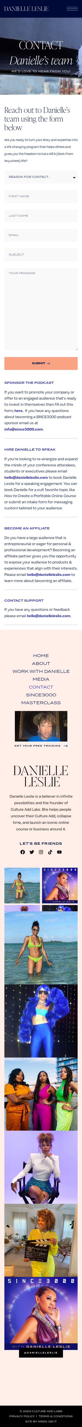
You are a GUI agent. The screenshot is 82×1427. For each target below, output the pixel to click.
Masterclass (41, 703)
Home (41, 655)
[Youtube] (59, 852)
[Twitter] (32, 852)
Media (41, 679)
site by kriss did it (41, 1421)
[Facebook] (22, 852)
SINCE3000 (41, 695)
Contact (41, 687)
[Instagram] (41, 852)
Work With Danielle (41, 671)
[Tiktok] (50, 852)
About (41, 663)
